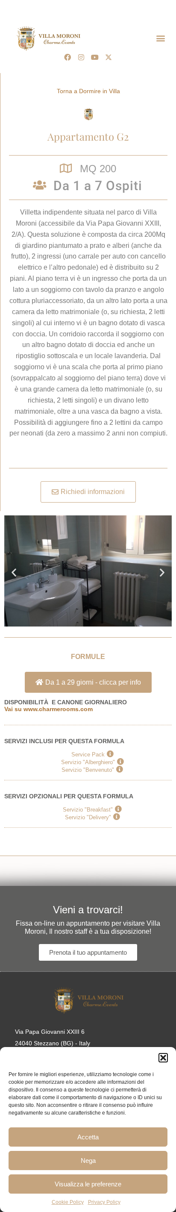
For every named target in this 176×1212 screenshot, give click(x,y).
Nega (88, 1160)
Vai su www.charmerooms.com (48, 709)
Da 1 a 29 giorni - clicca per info (93, 682)
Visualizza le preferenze (88, 1184)
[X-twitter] (108, 57)
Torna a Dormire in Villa (88, 91)
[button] (163, 1057)
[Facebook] (67, 57)
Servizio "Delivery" (88, 817)
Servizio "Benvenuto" (88, 770)
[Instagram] (81, 57)
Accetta (88, 1137)
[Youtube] (95, 57)
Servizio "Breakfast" (88, 809)
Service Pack (88, 754)
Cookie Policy (68, 1202)
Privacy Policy (104, 1202)
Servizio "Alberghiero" (88, 762)
